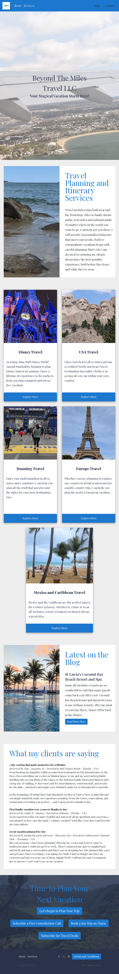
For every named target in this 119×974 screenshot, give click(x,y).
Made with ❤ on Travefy (91, 965)
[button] (17, 5)
